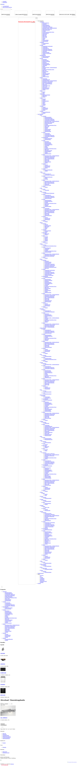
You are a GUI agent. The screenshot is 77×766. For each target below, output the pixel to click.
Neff (41, 451)
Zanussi (41, 570)
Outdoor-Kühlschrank (46, 85)
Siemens (41, 511)
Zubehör (43, 44)
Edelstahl (44, 98)
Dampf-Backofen (45, 60)
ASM (41, 188)
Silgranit (43, 38)
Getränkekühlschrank (46, 79)
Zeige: (1, 704)
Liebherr (41, 421)
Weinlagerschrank (45, 88)
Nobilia (41, 492)
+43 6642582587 (6, 6)
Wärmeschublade (45, 40)
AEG (41, 115)
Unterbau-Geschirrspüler (46, 53)
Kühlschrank (44, 34)
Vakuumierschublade (46, 73)
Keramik (43, 99)
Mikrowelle (44, 35)
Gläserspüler (44, 51)
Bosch (41, 259)
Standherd (44, 72)
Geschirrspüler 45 (45, 48)
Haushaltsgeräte (43, 55)
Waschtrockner (45, 109)
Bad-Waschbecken (45, 22)
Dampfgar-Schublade (46, 61)
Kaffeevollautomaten (46, 30)
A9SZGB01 (2, 653)
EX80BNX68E (3, 672)
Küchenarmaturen (45, 33)
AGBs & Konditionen (7, 737)
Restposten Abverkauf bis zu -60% (26, 21)
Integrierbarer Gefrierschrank (47, 81)
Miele (41, 436)
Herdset (43, 66)
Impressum (5, 734)
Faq (40, 576)
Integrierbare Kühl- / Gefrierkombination (49, 67)
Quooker (41, 499)
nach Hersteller (40, 114)
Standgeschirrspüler (45, 52)
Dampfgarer (44, 23)
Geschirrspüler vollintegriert (47, 50)
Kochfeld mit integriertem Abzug (48, 32)
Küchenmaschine (45, 57)
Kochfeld (44, 31)
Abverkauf (42, 21)
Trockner (44, 107)
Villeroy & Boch (43, 564)
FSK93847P (2, 684)
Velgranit (44, 104)
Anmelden (4, 1)
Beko (41, 191)
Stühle (43, 92)
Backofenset (44, 59)
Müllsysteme (44, 36)
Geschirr (41, 45)
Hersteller (4, 747)
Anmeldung (42, 578)
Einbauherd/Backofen (46, 64)
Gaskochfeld (44, 65)
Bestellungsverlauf (43, 581)
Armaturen (42, 42)
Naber (41, 440)
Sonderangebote (41, 573)
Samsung (41, 505)
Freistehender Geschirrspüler (47, 46)
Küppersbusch (42, 394)
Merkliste (41, 582)
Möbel (41, 90)
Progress (41, 496)
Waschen (41, 106)
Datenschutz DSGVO (7, 736)
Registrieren (5, 2)
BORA (41, 243)
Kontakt (41, 577)
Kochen (41, 58)
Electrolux (42, 308)
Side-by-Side (44, 37)
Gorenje (41, 362)
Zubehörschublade (45, 76)
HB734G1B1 (2, 695)
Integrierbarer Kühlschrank (47, 29)
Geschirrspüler (45, 47)
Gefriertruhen (44, 78)
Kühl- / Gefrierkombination (47, 83)
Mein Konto (42, 580)
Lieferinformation (6, 735)
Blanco (41, 222)
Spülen (43, 39)
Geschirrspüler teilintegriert (47, 49)
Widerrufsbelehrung (6, 738)
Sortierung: (2, 703)
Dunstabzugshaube (45, 24)
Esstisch (43, 91)
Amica (41, 171)
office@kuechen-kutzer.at (7, 7)
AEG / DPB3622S (3, 717)
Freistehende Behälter (46, 94)
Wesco (41, 567)
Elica (41, 354)
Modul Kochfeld (45, 71)
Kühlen (41, 77)
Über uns (41, 575)
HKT (41, 389)
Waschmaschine (45, 41)
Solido (41, 561)
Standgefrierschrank (45, 87)
